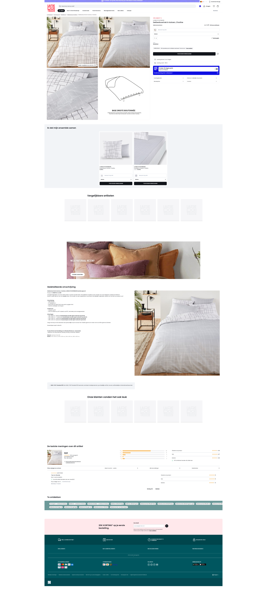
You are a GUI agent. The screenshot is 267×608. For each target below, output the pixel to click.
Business (215, 10)
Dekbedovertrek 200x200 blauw (165, 504)
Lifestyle (129, 10)
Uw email (136, 523)
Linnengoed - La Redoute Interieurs (58, 504)
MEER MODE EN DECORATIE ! (197, 548)
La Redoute (50, 14)
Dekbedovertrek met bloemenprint (118, 507)
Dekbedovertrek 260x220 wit (203, 504)
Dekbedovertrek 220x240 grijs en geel (185, 504)
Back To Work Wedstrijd (73, 10)
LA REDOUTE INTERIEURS (158, 20)
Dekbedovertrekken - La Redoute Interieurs (98, 504)
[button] (217, 6)
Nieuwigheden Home (109, 10)
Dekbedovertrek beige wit (56, 507)
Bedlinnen (63, 14)
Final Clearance (96, 10)
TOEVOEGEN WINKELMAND (184, 54)
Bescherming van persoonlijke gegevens (93, 574)
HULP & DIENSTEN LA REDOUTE (109, 548)
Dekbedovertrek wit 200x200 (101, 507)
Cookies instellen (106, 574)
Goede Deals (85, 10)
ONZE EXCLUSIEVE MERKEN (153, 548)
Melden (157, 489)
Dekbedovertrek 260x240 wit (219, 504)
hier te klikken (152, 530)
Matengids (216, 38)
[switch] (188, 69)
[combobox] (121, 468)
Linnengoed (57, 14)
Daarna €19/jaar (166, 69)
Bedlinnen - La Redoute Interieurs (77, 504)
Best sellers (121, 10)
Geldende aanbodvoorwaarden (64, 574)
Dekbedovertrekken (72, 14)
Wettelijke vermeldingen (52, 574)
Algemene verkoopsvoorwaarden (78, 574)
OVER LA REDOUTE (61, 548)
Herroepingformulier (124, 574)
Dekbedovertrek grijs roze (85, 507)
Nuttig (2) (150, 489)
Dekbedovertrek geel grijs (71, 507)
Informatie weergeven (133, 555)
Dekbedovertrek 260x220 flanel (147, 504)
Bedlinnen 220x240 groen (132, 504)
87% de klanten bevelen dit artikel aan (183, 460)
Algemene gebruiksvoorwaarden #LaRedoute (138, 574)
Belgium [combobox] (216, 574)
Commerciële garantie (115, 574)
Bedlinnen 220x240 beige (117, 504)
